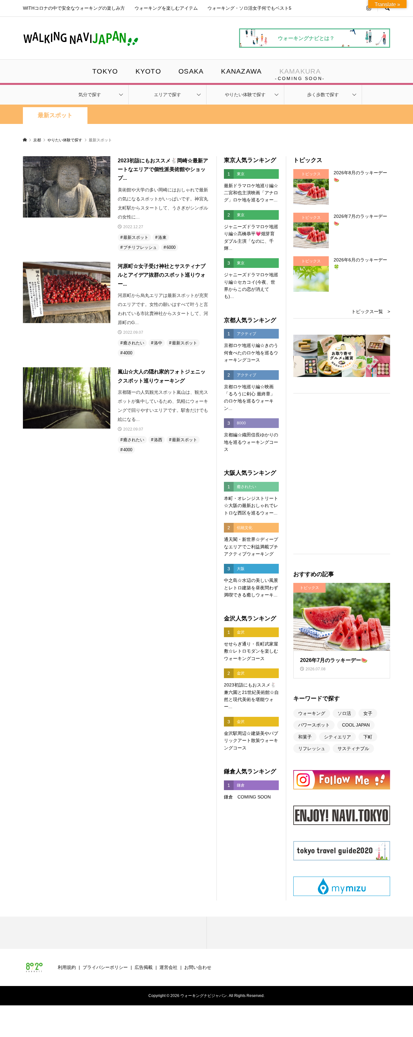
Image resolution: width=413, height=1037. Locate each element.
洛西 (158, 440)
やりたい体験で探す (245, 94)
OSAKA (191, 71)
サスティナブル (353, 748)
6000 (171, 247)
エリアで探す (167, 94)
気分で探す (89, 94)
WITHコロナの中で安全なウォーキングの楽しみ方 (74, 8)
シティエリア (337, 736)
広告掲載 (144, 967)
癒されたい (133, 343)
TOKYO (105, 71)
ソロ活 (344, 713)
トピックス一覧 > (370, 311)
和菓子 (305, 736)
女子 (367, 713)
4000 (127, 353)
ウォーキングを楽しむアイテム (166, 8)
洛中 (158, 343)
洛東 (162, 237)
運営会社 (168, 967)
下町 (367, 736)
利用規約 (67, 967)
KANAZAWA (241, 71)
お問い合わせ (197, 967)
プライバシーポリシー (105, 967)
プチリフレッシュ (140, 247)
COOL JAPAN (356, 724)
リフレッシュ (311, 748)
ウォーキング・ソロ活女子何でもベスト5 (249, 8)
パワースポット (314, 724)
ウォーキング (311, 713)
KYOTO (148, 71)
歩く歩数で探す (323, 94)
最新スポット (55, 115)
